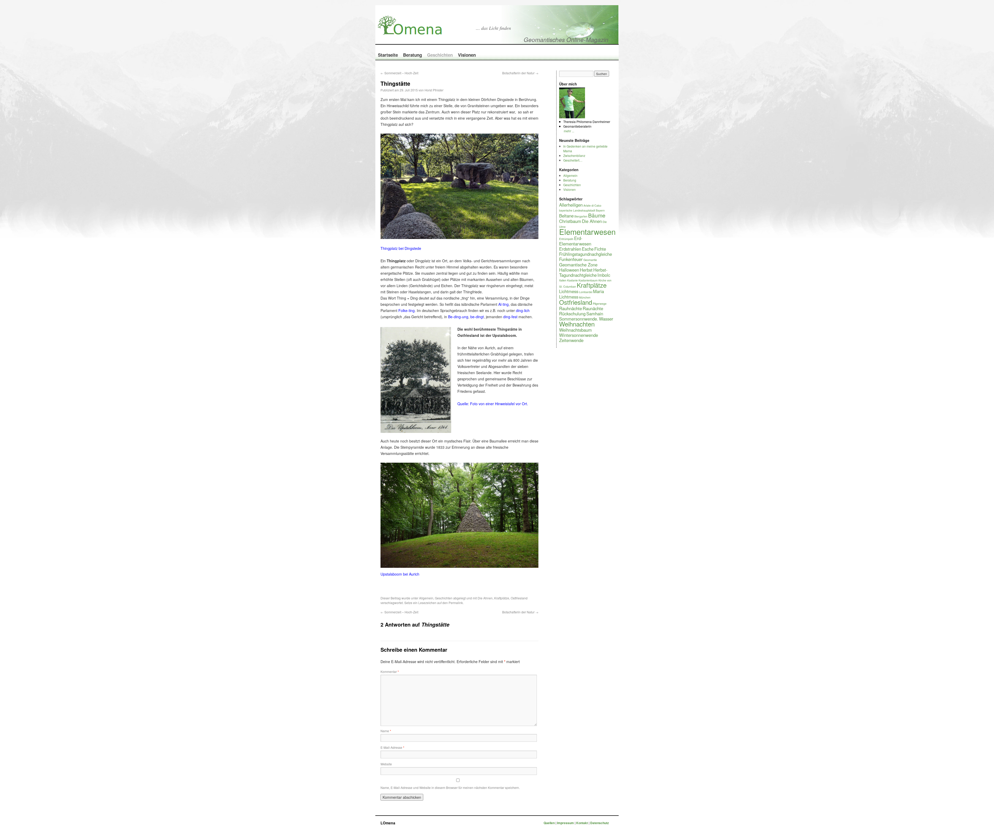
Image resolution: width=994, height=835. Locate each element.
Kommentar (390, 671)
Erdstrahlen (570, 249)
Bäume (596, 215)
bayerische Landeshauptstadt (577, 210)
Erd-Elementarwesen (575, 241)
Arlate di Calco (592, 205)
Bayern (600, 210)
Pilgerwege (599, 304)
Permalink (456, 602)
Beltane (566, 216)
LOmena (388, 822)
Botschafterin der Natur (520, 73)
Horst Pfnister (434, 90)
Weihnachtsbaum (575, 330)
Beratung (412, 55)
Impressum (566, 823)
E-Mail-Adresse (392, 747)
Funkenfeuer (571, 259)
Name (386, 731)
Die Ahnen (485, 598)
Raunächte (593, 308)
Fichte (600, 249)
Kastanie (572, 280)
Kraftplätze (501, 598)
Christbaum (570, 221)
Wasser (606, 319)
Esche (588, 249)
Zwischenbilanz (574, 155)
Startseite (388, 55)
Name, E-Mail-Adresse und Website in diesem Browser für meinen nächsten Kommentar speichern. (450, 787)
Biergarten (580, 216)
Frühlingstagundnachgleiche (585, 254)
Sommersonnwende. (578, 319)
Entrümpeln (566, 239)
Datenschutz (599, 823)
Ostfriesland (519, 598)
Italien (562, 280)
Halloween (569, 270)
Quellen (550, 823)
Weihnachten (577, 323)
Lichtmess (568, 291)
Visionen (467, 55)
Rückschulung (572, 313)
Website (386, 764)
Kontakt (582, 823)
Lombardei (585, 292)
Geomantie (590, 260)
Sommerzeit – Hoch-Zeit (399, 73)
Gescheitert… (572, 160)
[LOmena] (456, 17)
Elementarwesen (587, 231)
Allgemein (426, 598)
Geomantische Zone (578, 265)
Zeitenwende (571, 340)
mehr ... (569, 131)
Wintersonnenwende (578, 335)
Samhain (594, 313)
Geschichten (440, 55)
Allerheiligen (571, 205)
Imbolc (603, 275)
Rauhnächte (570, 308)
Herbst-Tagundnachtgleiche (583, 272)
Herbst (586, 270)
